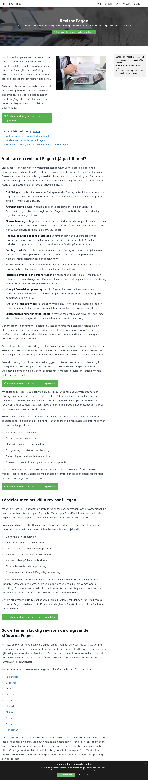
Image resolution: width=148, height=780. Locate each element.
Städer (108, 3)
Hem (99, 3)
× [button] (145, 763)
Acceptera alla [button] (66, 775)
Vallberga (11, 682)
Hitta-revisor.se (12, 4)
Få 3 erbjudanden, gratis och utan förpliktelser (74, 32)
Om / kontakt (123, 3)
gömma (35, 131)
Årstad (9, 724)
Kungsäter (12, 729)
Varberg (10, 700)
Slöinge (10, 712)
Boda (9, 718)
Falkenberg (12, 676)
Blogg (137, 3)
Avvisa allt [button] (83, 775)
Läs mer (98, 770)
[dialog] (74, 770)
